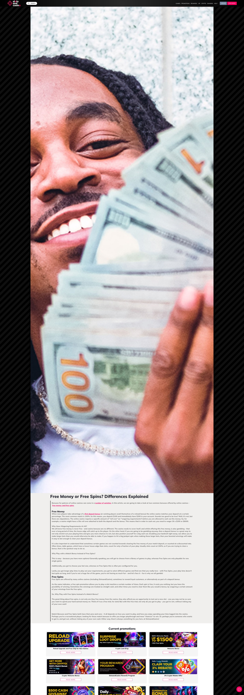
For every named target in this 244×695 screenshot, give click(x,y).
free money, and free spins (63, 505)
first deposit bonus (92, 514)
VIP (199, 3)
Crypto (203, 3)
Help (215, 3)
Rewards (194, 3)
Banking (210, 3)
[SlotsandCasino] (14, 3)
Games (178, 3)
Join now (232, 3)
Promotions (185, 3)
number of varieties (103, 503)
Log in (223, 3)
